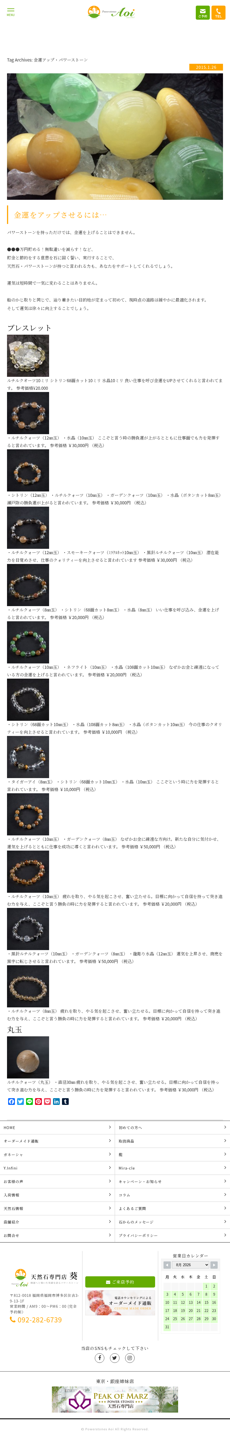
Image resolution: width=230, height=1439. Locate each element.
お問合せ (11, 1235)
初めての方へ (130, 1127)
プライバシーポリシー (138, 1235)
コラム (124, 1195)
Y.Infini (11, 1168)
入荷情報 (11, 1195)
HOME (9, 1127)
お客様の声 (13, 1181)
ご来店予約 (123, 1282)
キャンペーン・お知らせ (140, 1181)
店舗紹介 (11, 1222)
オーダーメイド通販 (21, 1141)
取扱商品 (126, 1141)
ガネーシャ (13, 1154)
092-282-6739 (40, 1320)
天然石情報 (13, 1208)
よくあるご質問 (132, 1208)
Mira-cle (127, 1168)
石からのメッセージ (136, 1222)
